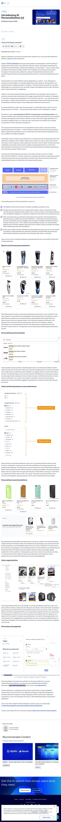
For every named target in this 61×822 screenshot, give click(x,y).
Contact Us (21, 799)
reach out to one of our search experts (44, 710)
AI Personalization (13, 63)
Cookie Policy (34, 811)
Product (4, 11)
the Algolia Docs (41, 685)
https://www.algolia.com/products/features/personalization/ (22, 706)
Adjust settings (46, 817)
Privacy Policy (44, 811)
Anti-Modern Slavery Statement (40, 799)
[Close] (54, 806)
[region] (29, 813)
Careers (16, 799)
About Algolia (28, 799)
